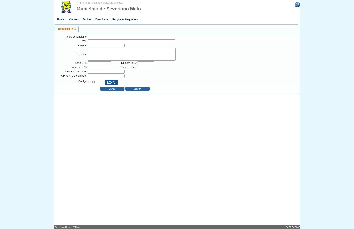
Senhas (87, 19)
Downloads (101, 19)
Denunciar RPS (67, 28)
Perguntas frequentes (125, 19)
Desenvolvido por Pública (67, 227)
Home (60, 19)
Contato (73, 19)
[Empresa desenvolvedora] (297, 4)
